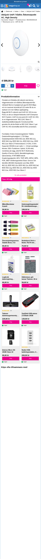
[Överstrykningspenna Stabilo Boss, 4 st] (11, 228)
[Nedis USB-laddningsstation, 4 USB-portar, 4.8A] (30, 337)
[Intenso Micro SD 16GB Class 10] (11, 337)
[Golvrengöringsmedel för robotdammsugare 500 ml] (30, 191)
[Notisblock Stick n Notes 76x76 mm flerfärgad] (30, 228)
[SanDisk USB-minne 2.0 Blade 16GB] (30, 301)
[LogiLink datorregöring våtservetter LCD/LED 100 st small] (11, 264)
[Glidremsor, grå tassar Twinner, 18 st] (30, 264)
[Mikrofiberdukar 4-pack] (11, 191)
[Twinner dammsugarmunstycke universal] (11, 301)
